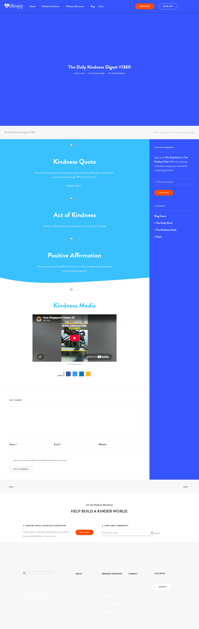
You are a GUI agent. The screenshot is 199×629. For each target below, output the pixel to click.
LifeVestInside (118, 73)
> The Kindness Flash (165, 230)
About (32, 6)
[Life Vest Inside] (13, 6)
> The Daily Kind (163, 223)
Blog (93, 6)
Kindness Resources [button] (75, 6)
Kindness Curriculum (112, 603)
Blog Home (160, 216)
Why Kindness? (83, 606)
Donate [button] (162, 587)
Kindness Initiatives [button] (50, 6)
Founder (80, 597)
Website (102, 444)
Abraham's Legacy (110, 611)
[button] (185, 6)
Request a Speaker (136, 589)
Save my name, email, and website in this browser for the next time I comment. (40, 460)
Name (13, 444)
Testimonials (81, 614)
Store (101, 6)
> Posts (158, 237)
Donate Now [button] (84, 532)
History (79, 589)
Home (156, 132)
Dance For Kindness (111, 581)
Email (57, 444)
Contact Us (133, 581)
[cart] (193, 6)
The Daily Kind (98, 73)
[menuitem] (34, 6)
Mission (79, 581)
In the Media (82, 622)
